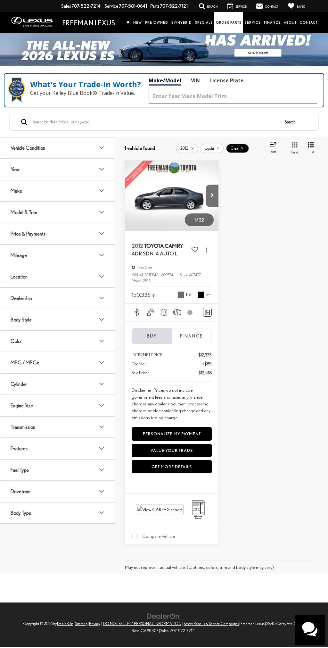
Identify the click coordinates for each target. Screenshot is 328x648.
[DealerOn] (163, 615)
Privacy (94, 623)
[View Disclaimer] (190, 312)
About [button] (290, 22)
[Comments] (207, 312)
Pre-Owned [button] (156, 22)
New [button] (137, 22)
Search (290, 122)
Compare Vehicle (158, 536)
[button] (212, 196)
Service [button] (253, 22)
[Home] (128, 22)
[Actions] (206, 249)
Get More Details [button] (172, 466)
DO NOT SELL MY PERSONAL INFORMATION (142, 623)
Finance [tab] (191, 336)
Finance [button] (272, 22)
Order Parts (229, 22)
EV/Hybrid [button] (181, 22)
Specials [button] (204, 22)
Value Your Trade (172, 450)
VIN (195, 80)
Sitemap (81, 623)
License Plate (226, 80)
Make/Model (165, 80)
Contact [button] (309, 22)
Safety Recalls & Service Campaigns (211, 623)
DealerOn (65, 623)
